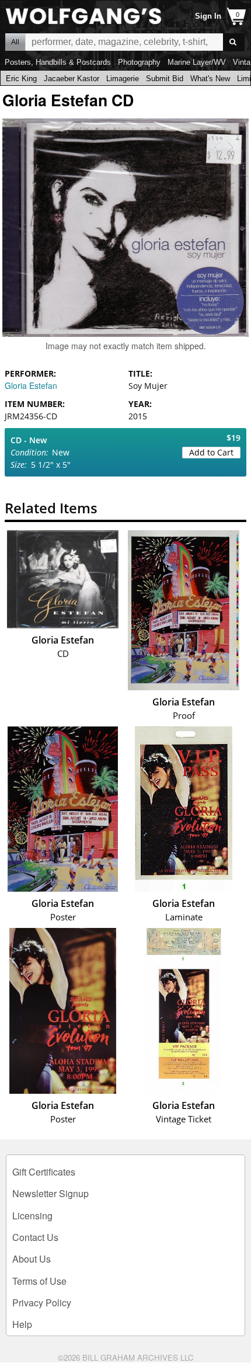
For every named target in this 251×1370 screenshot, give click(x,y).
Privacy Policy (41, 1302)
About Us (31, 1258)
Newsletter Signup (50, 1193)
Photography (139, 62)
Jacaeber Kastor (71, 78)
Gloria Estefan (31, 385)
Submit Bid (164, 78)
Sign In (208, 16)
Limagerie (122, 78)
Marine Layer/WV (197, 62)
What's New (210, 78)
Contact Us (35, 1237)
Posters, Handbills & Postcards (58, 62)
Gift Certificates (43, 1171)
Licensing (32, 1215)
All (15, 42)
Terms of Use (39, 1281)
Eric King (21, 78)
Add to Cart (211, 452)
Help (22, 1324)
